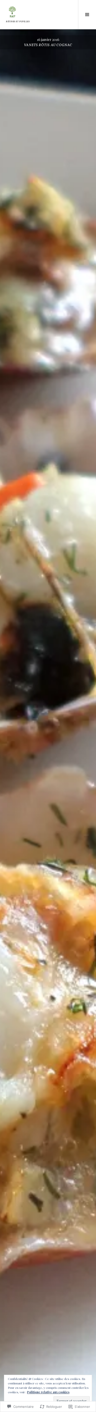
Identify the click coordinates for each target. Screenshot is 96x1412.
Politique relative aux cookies (48, 1392)
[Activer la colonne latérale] (87, 14)
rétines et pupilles (18, 21)
